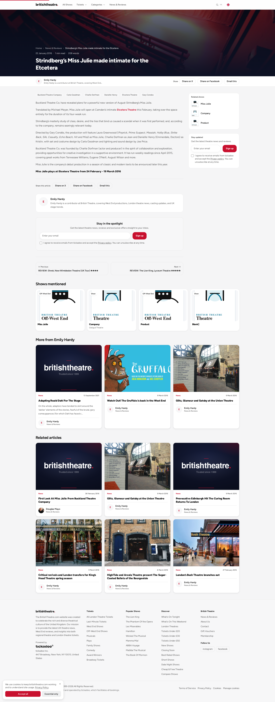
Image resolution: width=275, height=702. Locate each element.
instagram (208, 649)
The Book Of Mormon (136, 655)
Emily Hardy (57, 199)
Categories (96, 4)
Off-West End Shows (97, 631)
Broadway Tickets (95, 659)
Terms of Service (187, 688)
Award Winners (94, 655)
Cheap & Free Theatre (172, 669)
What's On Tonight (170, 617)
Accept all (23, 694)
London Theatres (169, 626)
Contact (205, 626)
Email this (232, 81)
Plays (89, 640)
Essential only (51, 694)
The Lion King (132, 617)
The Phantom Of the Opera (139, 621)
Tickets (80, 4)
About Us (205, 621)
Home (39, 48)
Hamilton (130, 631)
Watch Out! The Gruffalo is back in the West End (136, 400)
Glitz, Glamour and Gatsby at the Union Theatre (204, 400)
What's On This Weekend (173, 621)
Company (94, 324)
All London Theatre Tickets (100, 617)
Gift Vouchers (208, 631)
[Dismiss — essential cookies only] (60, 684)
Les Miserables (133, 626)
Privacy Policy (204, 688)
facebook (222, 649)
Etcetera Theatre (126, 109)
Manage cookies (231, 688)
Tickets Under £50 (170, 640)
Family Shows (93, 645)
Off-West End (45, 294)
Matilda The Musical (135, 650)
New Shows (167, 645)
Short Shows (167, 659)
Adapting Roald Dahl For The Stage (59, 400)
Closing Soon (168, 650)
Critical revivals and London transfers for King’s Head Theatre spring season (67, 576)
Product (145, 324)
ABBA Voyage (133, 645)
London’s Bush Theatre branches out (198, 574)
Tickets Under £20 (170, 631)
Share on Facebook (209, 81)
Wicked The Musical (136, 636)
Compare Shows (169, 674)
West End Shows (95, 626)
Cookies (217, 688)
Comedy (91, 650)
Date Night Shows (170, 664)
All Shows (67, 4)
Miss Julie (43, 324)
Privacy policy (104, 243)
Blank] (195, 324)
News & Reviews (117, 4)
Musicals (91, 636)
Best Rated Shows (170, 655)
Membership (207, 636)
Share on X (187, 81)
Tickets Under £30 (170, 636)
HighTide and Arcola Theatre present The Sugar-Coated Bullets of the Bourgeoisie (136, 576)
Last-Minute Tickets (96, 621)
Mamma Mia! (132, 640)
